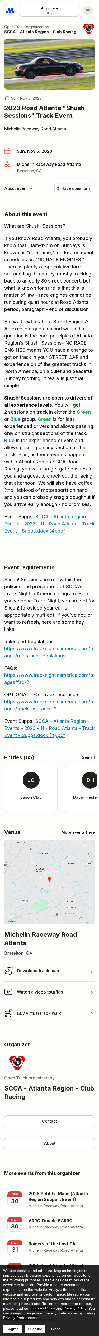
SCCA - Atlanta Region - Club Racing (40, 31)
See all (88, 757)
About (49, 1143)
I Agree (12, 1329)
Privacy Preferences (20, 1317)
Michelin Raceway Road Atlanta (35, 128)
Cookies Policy (43, 1308)
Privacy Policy (74, 1308)
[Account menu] (88, 10)
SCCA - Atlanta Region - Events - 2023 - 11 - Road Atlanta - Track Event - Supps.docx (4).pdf (49, 524)
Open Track (14, 26)
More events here (78, 832)
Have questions (76, 188)
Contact (49, 1121)
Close (56, 1329)
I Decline (35, 1329)
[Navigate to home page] (10, 10)
